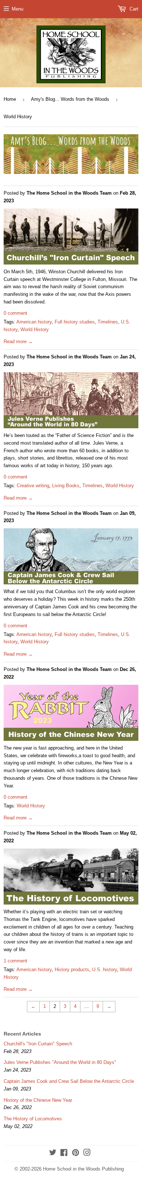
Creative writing (33, 485)
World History (34, 329)
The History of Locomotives (33, 1118)
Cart (133, 9)
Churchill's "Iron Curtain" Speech (38, 1043)
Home (10, 99)
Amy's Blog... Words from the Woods (70, 99)
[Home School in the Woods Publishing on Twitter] (52, 1153)
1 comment (15, 961)
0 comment (15, 313)
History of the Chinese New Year (38, 1100)
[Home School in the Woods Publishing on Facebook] (64, 1153)
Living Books (65, 485)
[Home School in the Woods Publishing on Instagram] (87, 1153)
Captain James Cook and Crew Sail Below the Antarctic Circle (69, 1081)
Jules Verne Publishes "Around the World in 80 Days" (60, 1062)
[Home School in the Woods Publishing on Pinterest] (75, 1153)
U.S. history (104, 969)
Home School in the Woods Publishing (83, 1169)
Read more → (18, 341)
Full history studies (75, 322)
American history (34, 322)
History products (72, 969)
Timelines (108, 322)
